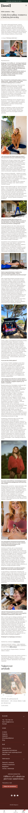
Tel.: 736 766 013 (7, 720)
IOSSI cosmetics (5, 11)
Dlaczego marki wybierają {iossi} (12, 752)
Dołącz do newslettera (10, 786)
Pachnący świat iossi (12, 37)
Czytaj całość (4, 705)
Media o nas (6, 754)
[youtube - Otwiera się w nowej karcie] (17, 795)
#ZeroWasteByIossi (8, 738)
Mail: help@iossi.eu (8, 722)
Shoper (15, 804)
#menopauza (18, 673)
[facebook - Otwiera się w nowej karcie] (12, 795)
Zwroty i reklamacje (8, 768)
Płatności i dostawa (8, 762)
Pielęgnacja (5, 673)
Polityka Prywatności (8, 764)
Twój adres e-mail (7, 783)
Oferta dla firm (6, 748)
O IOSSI (4, 732)
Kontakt (4, 724)
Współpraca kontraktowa (9, 750)
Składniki (5, 736)
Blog (13, 11)
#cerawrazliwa (12, 673)
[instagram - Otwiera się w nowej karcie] (15, 795)
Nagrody (4, 734)
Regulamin (5, 766)
